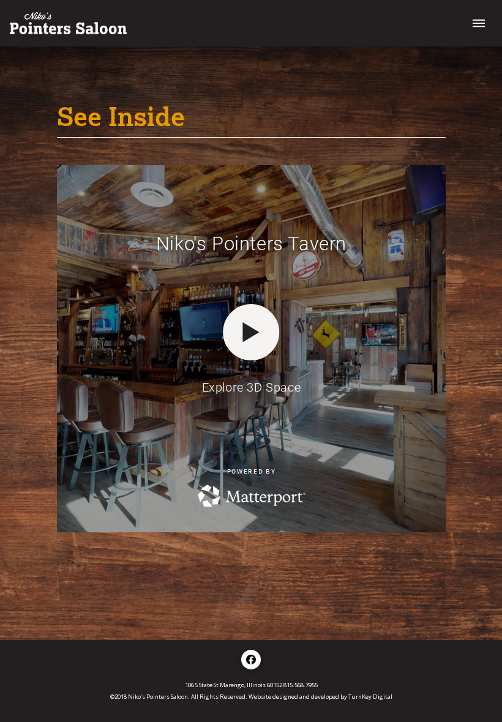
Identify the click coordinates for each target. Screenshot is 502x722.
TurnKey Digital (370, 697)
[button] (478, 23)
